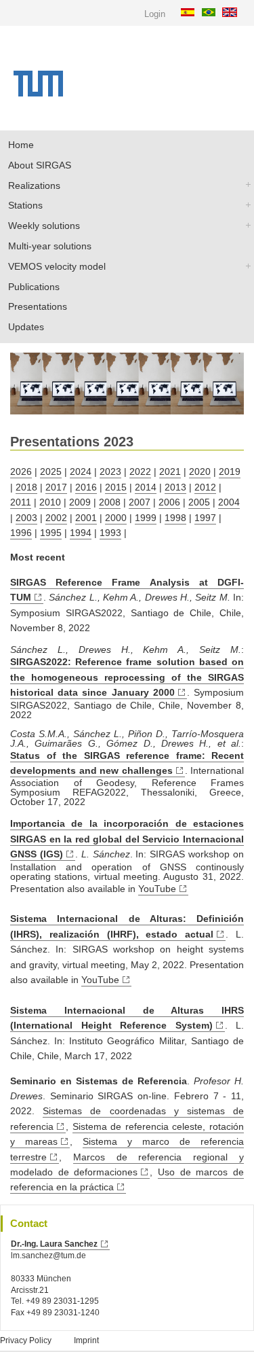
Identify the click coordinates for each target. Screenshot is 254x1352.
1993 (110, 532)
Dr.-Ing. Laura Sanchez (54, 1244)
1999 (145, 517)
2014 (145, 487)
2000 (116, 517)
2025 (51, 471)
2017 (56, 487)
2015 (116, 487)
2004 (229, 502)
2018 (26, 487)
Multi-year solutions (49, 246)
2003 (26, 517)
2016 (86, 487)
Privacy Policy (25, 1340)
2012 (205, 487)
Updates (26, 326)
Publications (34, 286)
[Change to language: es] (189, 11)
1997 (205, 517)
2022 (140, 471)
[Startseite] (38, 93)
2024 (80, 471)
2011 (20, 502)
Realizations (34, 185)
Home (21, 144)
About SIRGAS (39, 165)
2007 (139, 502)
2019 (229, 471)
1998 (175, 517)
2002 (56, 517)
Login (154, 14)
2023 (110, 471)
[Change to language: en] (231, 11)
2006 (169, 502)
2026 (21, 471)
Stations (25, 205)
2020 (200, 471)
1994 (80, 532)
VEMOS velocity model (57, 266)
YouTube (157, 888)
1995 (51, 532)
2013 (175, 487)
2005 (199, 502)
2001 (86, 517)
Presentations (37, 306)
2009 (80, 502)
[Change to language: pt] (210, 11)
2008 (110, 502)
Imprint (86, 1340)
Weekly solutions (44, 225)
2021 (170, 471)
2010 (50, 502)
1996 (21, 532)
